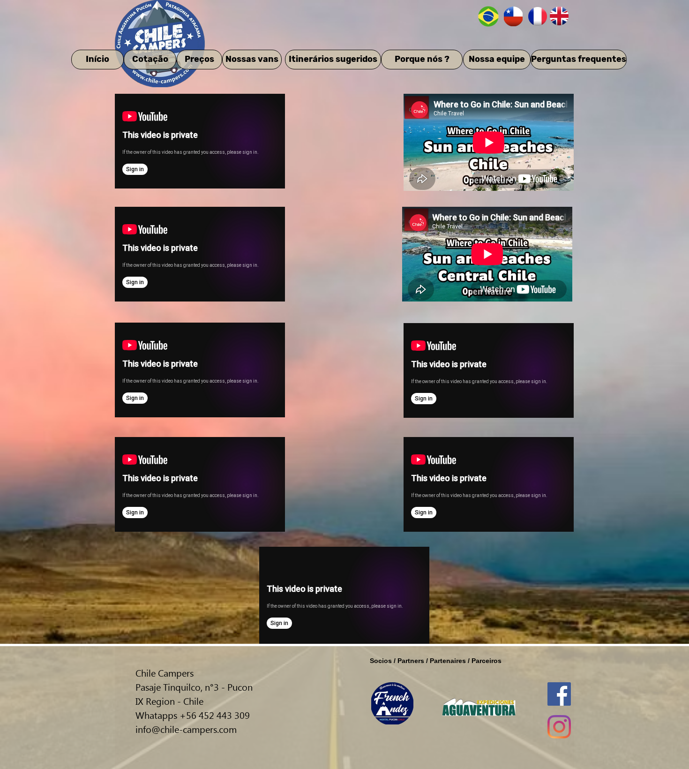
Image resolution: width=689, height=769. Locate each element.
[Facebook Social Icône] (559, 694)
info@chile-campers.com (186, 728)
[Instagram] (559, 727)
